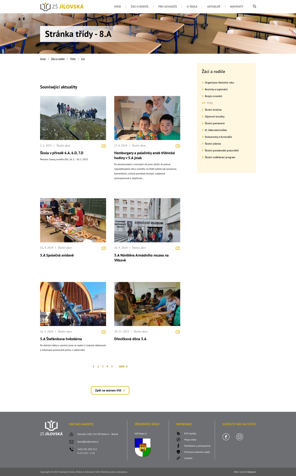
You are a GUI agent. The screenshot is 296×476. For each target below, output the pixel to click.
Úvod (117, 6)
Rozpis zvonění (213, 96)
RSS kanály (190, 433)
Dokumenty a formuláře (218, 137)
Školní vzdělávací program (220, 157)
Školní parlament (215, 123)
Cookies (188, 458)
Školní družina (213, 109)
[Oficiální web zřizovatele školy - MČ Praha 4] (143, 455)
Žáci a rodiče (139, 6)
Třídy (73, 58)
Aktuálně (213, 6)
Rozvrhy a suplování (216, 89)
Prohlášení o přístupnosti (197, 445)
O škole (192, 6)
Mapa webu (190, 439)
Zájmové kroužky (214, 116)
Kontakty (236, 6)
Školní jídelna (213, 143)
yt (241, 471)
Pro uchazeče (167, 6)
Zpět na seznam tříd (108, 390)
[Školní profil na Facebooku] (226, 439)
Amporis (251, 471)
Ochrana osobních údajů (197, 451)
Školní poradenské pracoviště (222, 150)
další (122, 366)
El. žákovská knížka (216, 130)
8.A (83, 58)
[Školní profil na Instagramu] (239, 439)
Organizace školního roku (219, 82)
